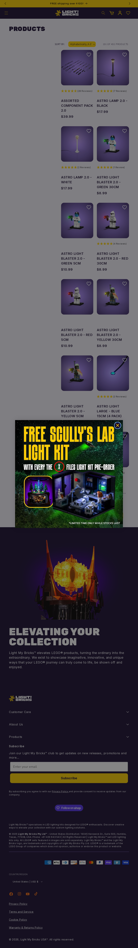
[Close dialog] (117, 425)
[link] (69, 474)
